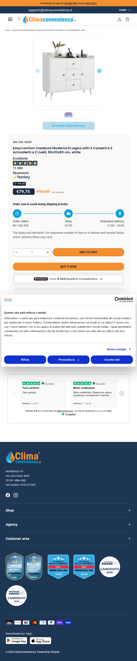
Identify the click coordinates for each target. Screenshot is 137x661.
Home (8, 30)
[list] (68, 70)
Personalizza (67, 359)
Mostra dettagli (116, 349)
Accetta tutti (112, 359)
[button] (127, 19)
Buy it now (68, 266)
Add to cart (88, 252)
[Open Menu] (10, 19)
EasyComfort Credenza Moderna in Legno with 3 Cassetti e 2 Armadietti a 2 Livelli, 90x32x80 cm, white (48, 30)
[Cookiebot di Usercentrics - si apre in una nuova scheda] (117, 299)
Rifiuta (25, 359)
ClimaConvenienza (25, 651)
